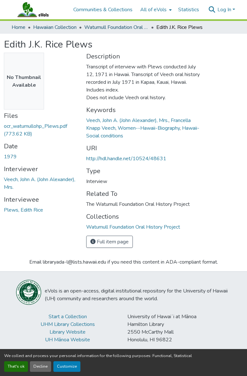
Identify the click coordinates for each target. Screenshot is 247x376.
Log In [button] (225, 9)
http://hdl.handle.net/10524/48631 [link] (126, 158)
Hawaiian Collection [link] (55, 27)
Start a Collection (68, 316)
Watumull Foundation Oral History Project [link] (116, 27)
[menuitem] (155, 9)
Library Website (68, 332)
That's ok (16, 366)
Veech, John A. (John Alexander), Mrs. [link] (127, 120)
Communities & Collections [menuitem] (103, 9)
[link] (41, 130)
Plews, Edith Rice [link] (23, 210)
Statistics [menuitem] (188, 9)
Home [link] (18, 27)
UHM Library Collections (68, 324)
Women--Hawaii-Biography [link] (149, 128)
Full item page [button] (112, 241)
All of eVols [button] (153, 9)
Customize (67, 366)
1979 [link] (10, 156)
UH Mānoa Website (67, 339)
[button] (39, 10)
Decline (40, 366)
